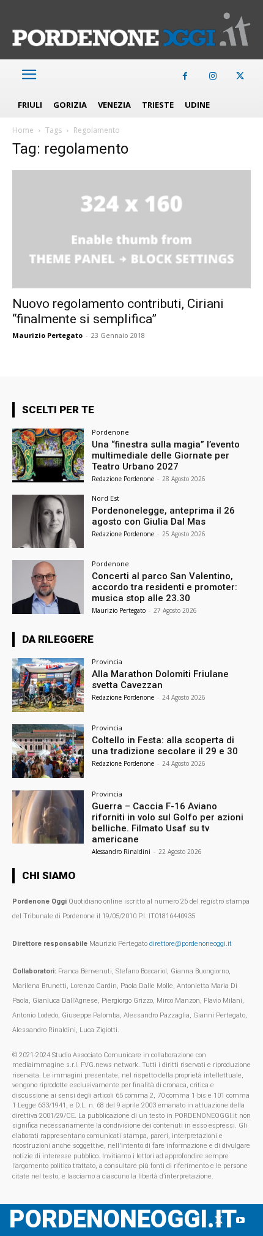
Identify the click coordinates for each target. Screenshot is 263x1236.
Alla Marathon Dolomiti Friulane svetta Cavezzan (160, 680)
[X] (240, 76)
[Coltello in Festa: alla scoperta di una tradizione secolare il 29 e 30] (48, 751)
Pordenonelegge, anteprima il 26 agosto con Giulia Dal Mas (163, 516)
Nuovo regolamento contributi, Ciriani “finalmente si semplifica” (118, 311)
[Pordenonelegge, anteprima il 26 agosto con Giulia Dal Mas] (48, 522)
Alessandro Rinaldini (121, 851)
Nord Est (105, 498)
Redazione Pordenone (123, 478)
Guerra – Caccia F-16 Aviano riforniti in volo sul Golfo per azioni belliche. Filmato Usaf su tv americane (167, 823)
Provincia (107, 661)
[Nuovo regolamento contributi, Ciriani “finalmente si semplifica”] (131, 229)
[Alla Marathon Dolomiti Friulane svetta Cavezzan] (48, 685)
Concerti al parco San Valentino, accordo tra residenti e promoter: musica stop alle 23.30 (164, 587)
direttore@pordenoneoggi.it (190, 944)
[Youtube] (240, 1220)
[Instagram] (212, 76)
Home (23, 130)
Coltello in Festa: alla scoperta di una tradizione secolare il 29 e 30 (165, 746)
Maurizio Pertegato (47, 335)
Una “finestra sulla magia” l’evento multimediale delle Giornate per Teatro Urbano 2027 (166, 455)
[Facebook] (185, 76)
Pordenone (110, 432)
